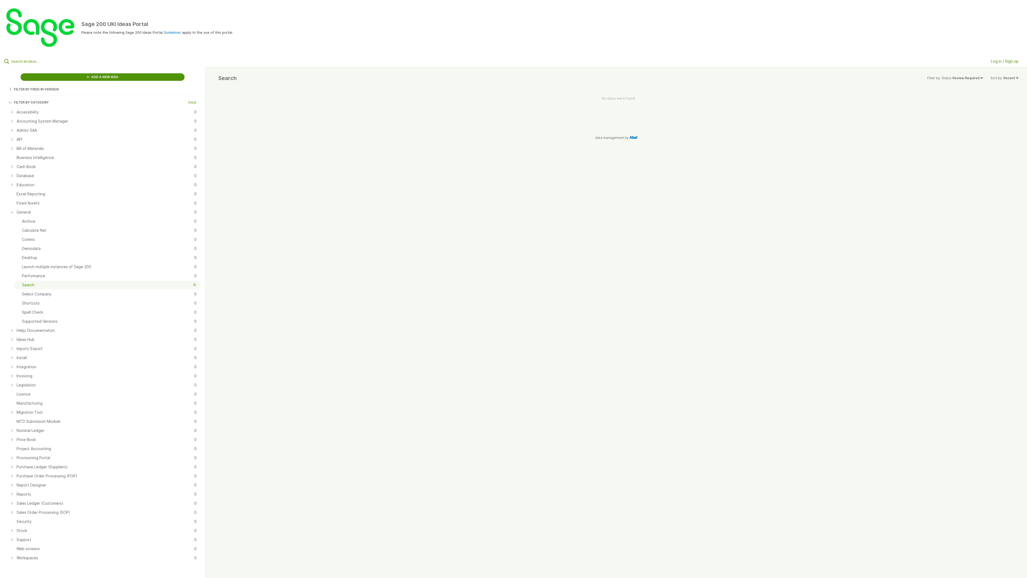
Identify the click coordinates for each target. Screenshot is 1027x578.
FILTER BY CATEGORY (31, 102)
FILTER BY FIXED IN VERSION (36, 89)
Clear (192, 102)
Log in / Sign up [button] (1004, 61)
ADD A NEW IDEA (104, 77)
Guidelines (172, 32)
